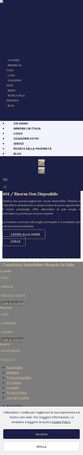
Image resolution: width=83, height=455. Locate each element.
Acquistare (14, 367)
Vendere (12, 372)
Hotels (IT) (8, 359)
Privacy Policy (16, 392)
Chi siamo (13, 382)
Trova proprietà (18, 377)
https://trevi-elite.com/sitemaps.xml (27, 248)
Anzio (5, 277)
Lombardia (8, 322)
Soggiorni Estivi (13, 83)
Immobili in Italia (13, 68)
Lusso (11, 75)
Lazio (5, 313)
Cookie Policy (61, 422)
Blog (11, 105)
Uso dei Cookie (17, 397)
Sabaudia (7, 286)
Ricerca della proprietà (15, 98)
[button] (13, 113)
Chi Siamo (14, 60)
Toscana (7, 331)
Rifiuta (41, 447)
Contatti (12, 387)
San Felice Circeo (13, 295)
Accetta (41, 434)
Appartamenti (11, 350)
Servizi (12, 90)
